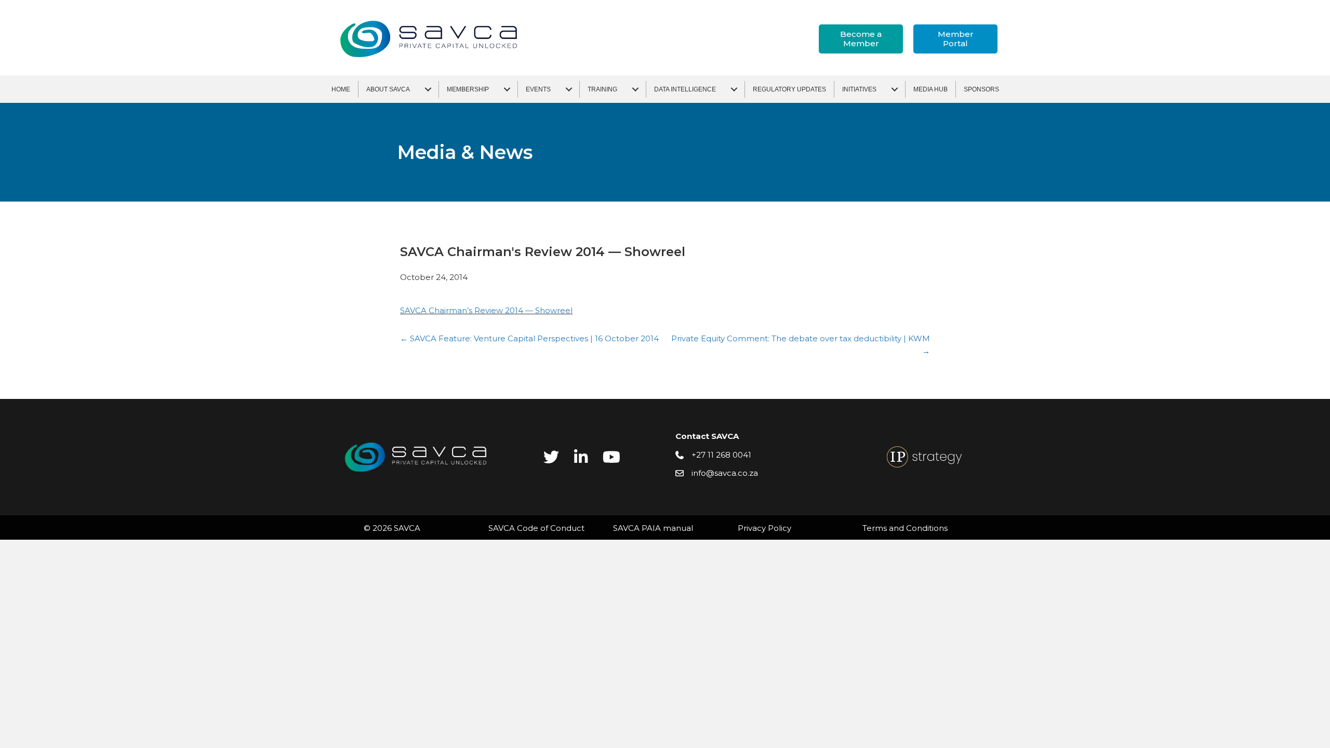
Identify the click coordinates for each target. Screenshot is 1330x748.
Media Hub (930, 89)
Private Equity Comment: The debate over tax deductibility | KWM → (800, 344)
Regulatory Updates (789, 89)
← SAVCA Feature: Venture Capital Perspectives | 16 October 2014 (529, 338)
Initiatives (859, 89)
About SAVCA (388, 89)
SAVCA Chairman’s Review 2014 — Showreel (486, 310)
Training (602, 89)
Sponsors (981, 89)
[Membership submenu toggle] (507, 89)
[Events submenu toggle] (568, 89)
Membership (468, 89)
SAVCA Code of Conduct (536, 528)
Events (538, 89)
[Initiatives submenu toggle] (894, 89)
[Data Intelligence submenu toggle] (734, 89)
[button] (861, 39)
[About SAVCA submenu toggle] (428, 89)
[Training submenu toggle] (635, 89)
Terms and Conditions (905, 528)
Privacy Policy (764, 528)
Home (340, 89)
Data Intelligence (685, 89)
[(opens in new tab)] (924, 456)
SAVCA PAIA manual (653, 528)
